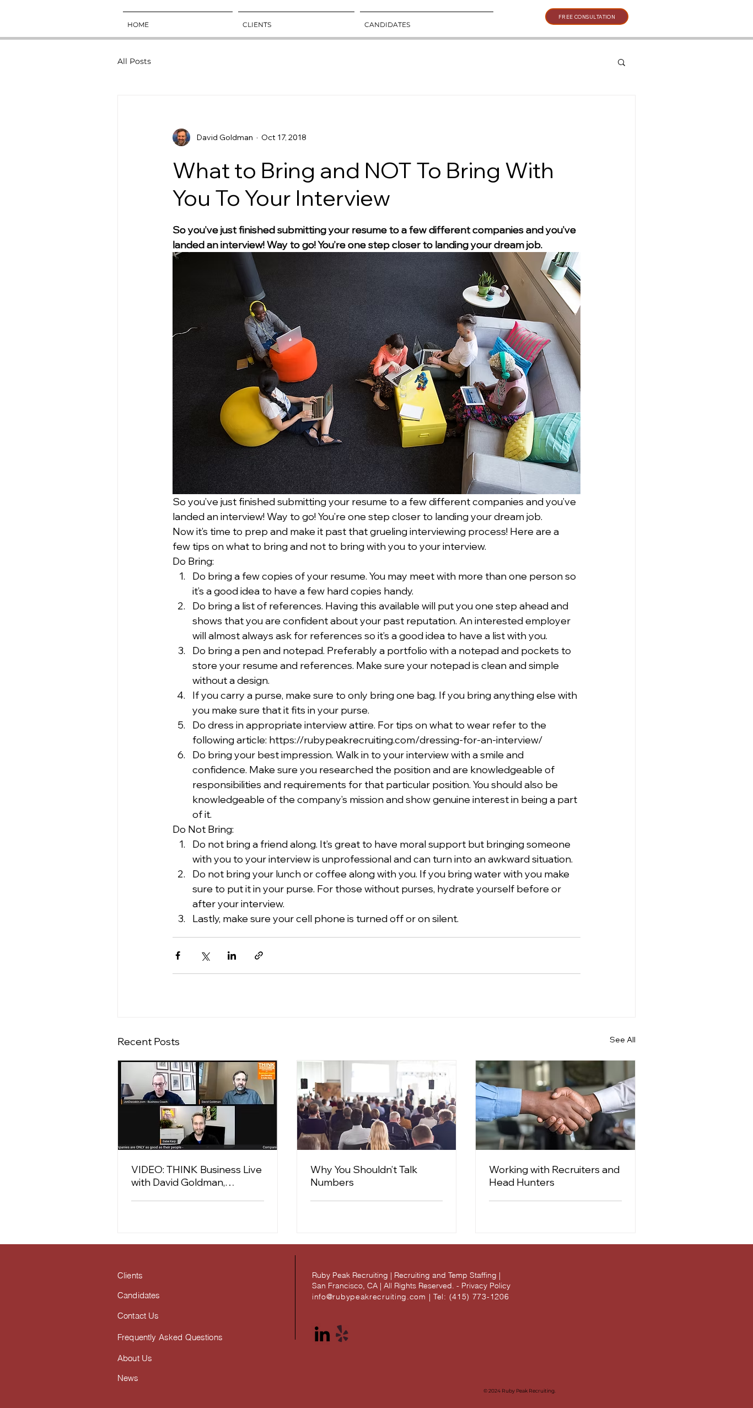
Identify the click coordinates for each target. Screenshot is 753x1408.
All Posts (134, 61)
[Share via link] (259, 955)
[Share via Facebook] (178, 955)
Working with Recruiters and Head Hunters (554, 1175)
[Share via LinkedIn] (232, 955)
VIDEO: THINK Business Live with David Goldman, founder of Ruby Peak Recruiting (196, 1175)
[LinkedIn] (322, 1334)
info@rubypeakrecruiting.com (369, 1297)
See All (623, 1040)
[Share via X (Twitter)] (205, 955)
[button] (621, 61)
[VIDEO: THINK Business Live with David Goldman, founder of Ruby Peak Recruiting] (197, 1105)
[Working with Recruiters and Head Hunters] (555, 1105)
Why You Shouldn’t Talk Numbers (363, 1175)
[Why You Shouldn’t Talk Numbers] (376, 1105)
